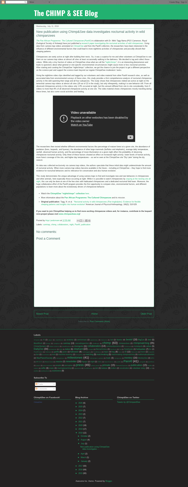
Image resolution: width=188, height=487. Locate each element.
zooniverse (56, 371)
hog (113, 352)
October (84, 436)
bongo (48, 343)
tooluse (104, 368)
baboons (104, 340)
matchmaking (102, 354)
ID (126, 352)
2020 (80, 425)
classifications (66, 346)
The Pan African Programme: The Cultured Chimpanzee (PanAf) (63, 41)
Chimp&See (78, 46)
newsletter (71, 361)
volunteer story (138, 368)
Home (95, 314)
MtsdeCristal (49, 362)
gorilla (56, 352)
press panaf (95, 365)
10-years (37, 340)
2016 (80, 469)
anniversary (82, 340)
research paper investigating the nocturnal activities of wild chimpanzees (112, 43)
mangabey (79, 354)
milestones (75, 357)
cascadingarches (82, 343)
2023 (80, 414)
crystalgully (138, 346)
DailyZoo (38, 349)
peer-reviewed (48, 365)
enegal (90, 349)
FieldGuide (128, 349)
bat (111, 340)
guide (64, 352)
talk (96, 368)
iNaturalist (134, 352)
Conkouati (127, 346)
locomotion (45, 354)
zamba (36, 371)
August (84, 440)
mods (108, 358)
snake (51, 368)
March (84, 457)
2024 (80, 410)
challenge (96, 343)
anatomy (70, 340)
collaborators (62, 224)
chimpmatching (141, 343)
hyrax (120, 352)
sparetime (77, 368)
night (71, 224)
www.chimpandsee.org (69, 214)
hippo (106, 352)
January (84, 461)
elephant (78, 349)
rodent (36, 368)
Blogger (108, 481)
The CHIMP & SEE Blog (66, 13)
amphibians (59, 340)
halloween (74, 352)
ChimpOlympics (40, 346)
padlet (118, 362)
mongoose (117, 358)
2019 (80, 429)
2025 (80, 407)
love (53, 354)
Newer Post (42, 314)
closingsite (78, 346)
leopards (151, 352)
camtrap (46, 224)
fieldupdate (140, 349)
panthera (151, 362)
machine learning (65, 354)
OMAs (100, 362)
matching (89, 354)
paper (38, 365)
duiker (67, 349)
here (69, 193)
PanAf (77, 224)
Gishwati (48, 352)
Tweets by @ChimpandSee (128, 402)
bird (149, 340)
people (58, 365)
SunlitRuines (88, 368)
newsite (59, 362)
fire (150, 349)
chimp (53, 224)
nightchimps (111, 62)
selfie (43, 368)
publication (85, 224)
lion (37, 354)
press (80, 365)
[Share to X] (83, 220)
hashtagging (86, 352)
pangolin (142, 362)
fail (120, 349)
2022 (80, 418)
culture (148, 346)
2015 (80, 473)
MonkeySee (143, 358)
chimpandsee (124, 343)
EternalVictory (101, 349)
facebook (113, 349)
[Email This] (78, 220)
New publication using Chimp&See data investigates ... (94, 448)
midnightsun (60, 358)
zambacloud (45, 371)
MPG (152, 358)
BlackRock (38, 343)
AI (44, 340)
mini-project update (96, 358)
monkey (128, 358)
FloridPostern (38, 352)
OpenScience (109, 362)
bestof (129, 339)
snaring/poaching (64, 368)
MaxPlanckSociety (45, 358)
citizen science (54, 346)
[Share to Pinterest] (89, 220)
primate (106, 365)
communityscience (113, 346)
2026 (80, 403)
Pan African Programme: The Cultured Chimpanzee (87, 198)
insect (142, 352)
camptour (57, 343)
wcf (151, 368)
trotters (113, 368)
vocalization (124, 368)
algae (50, 340)
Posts (40, 384)
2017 (80, 466)
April (83, 454)
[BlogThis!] (80, 220)
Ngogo (84, 362)
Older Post (146, 314)
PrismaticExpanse (122, 365)
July (83, 443)
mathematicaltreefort (146, 354)
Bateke (119, 340)
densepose (52, 349)
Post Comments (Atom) (100, 321)
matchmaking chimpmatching (123, 354)
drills (60, 349)
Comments (42, 389)
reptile (150, 365)
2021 (80, 422)
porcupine (68, 365)
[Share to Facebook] (86, 220)
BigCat (141, 340)
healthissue (97, 352)
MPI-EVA (39, 362)
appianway (94, 340)
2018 (80, 433)
